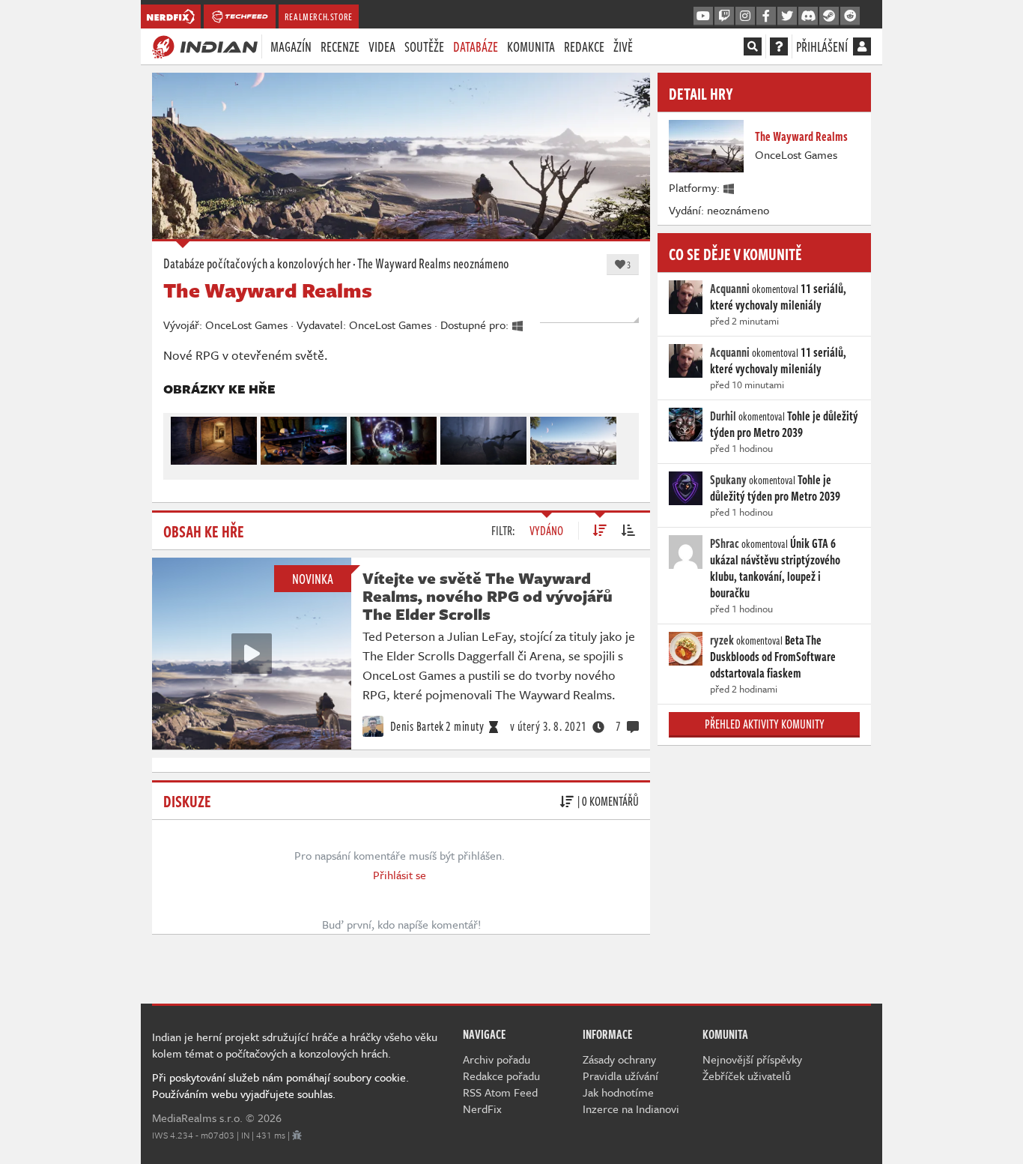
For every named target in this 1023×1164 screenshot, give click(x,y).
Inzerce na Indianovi (631, 1108)
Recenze (340, 46)
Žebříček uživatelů (746, 1075)
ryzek (722, 640)
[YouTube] (703, 16)
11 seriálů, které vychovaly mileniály (778, 297)
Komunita (531, 46)
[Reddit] (850, 16)
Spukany (728, 480)
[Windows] (729, 187)
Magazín (291, 46)
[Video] (251, 653)
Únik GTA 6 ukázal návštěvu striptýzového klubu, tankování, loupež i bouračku (775, 568)
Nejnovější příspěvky (752, 1059)
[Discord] (808, 16)
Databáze (475, 46)
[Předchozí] (181, 437)
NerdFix (482, 1108)
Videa (381, 46)
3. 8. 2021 (548, 726)
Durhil (723, 416)
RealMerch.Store (319, 16)
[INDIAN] (205, 45)
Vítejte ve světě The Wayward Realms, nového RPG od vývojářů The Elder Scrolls (487, 596)
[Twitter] (787, 16)
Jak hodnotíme (618, 1092)
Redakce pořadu (501, 1075)
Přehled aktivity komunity (765, 724)
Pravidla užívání (620, 1075)
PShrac (724, 543)
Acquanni (730, 289)
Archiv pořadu (496, 1059)
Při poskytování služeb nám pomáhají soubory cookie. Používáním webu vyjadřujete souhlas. (280, 1085)
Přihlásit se (399, 874)
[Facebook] (766, 16)
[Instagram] (745, 16)
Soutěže (424, 46)
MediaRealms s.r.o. (197, 1117)
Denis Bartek (415, 726)
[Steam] (829, 16)
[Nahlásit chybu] (297, 1135)
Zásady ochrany (619, 1059)
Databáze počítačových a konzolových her (256, 263)
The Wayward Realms (404, 263)
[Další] (620, 437)
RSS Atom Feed (500, 1092)
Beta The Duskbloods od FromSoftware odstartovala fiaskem (773, 656)
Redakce (584, 46)
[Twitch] (724, 16)
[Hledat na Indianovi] (753, 46)
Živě (623, 46)
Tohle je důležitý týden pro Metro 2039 (784, 424)
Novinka (312, 578)
